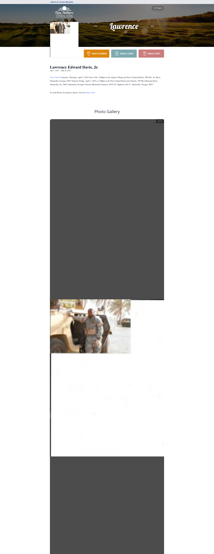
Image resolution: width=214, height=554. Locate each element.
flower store (90, 92)
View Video (55, 77)
